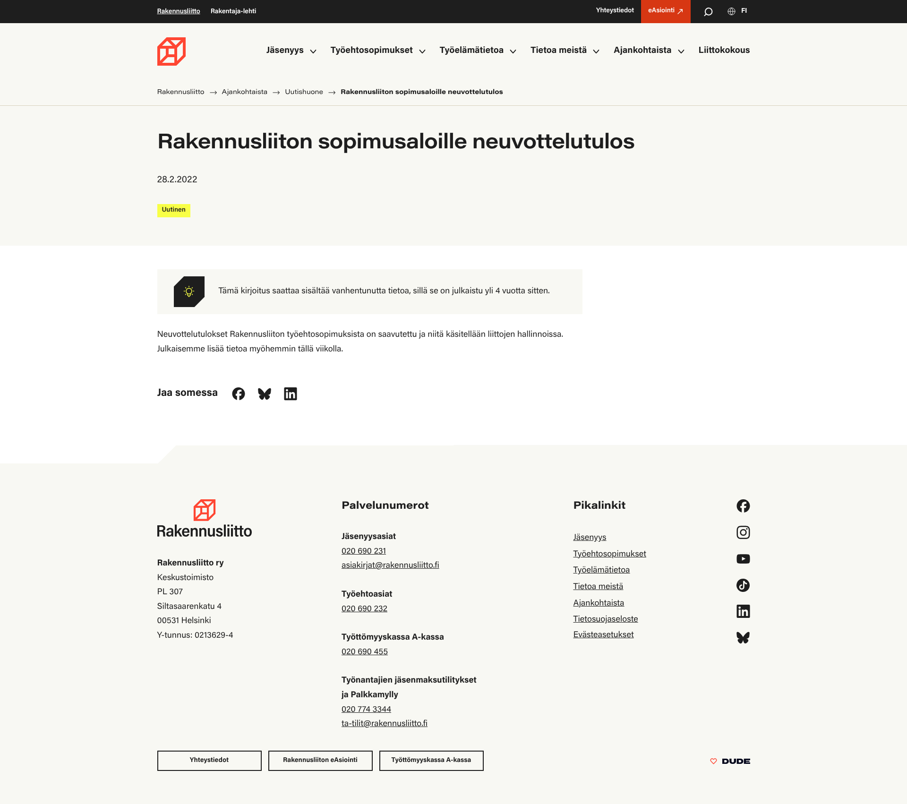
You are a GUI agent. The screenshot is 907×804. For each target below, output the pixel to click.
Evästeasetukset (603, 635)
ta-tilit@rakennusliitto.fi (385, 724)
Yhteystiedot (209, 760)
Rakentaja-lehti (234, 12)
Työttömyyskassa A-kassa (431, 760)
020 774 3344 (366, 710)
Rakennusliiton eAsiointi (320, 760)
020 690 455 (365, 652)
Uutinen (174, 210)
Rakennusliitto (178, 12)
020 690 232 (364, 609)
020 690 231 (364, 551)
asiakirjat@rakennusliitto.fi (390, 566)
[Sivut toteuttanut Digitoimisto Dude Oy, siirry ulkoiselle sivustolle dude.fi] (730, 763)
